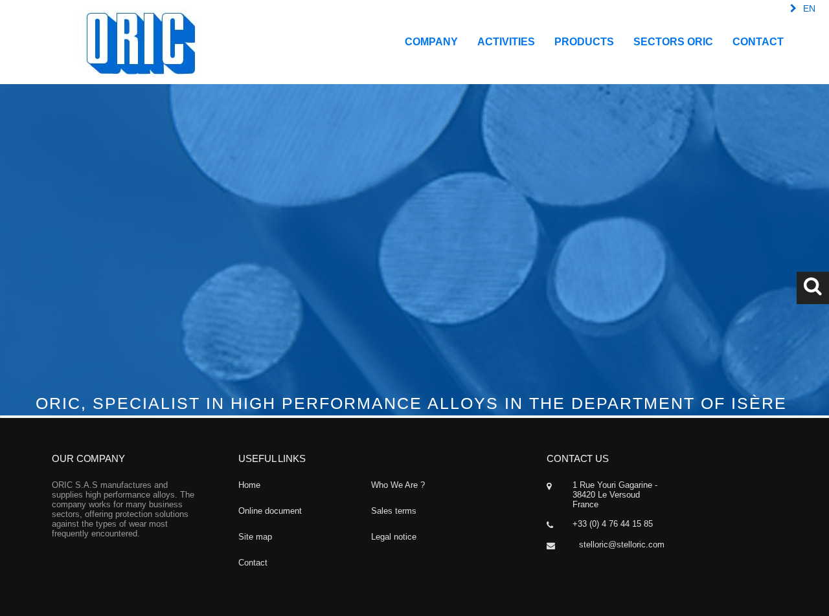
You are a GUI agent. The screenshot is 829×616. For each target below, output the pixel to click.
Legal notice (393, 537)
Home (249, 485)
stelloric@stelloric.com (621, 544)
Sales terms (393, 511)
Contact (252, 562)
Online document (270, 511)
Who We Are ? (398, 485)
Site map (255, 537)
